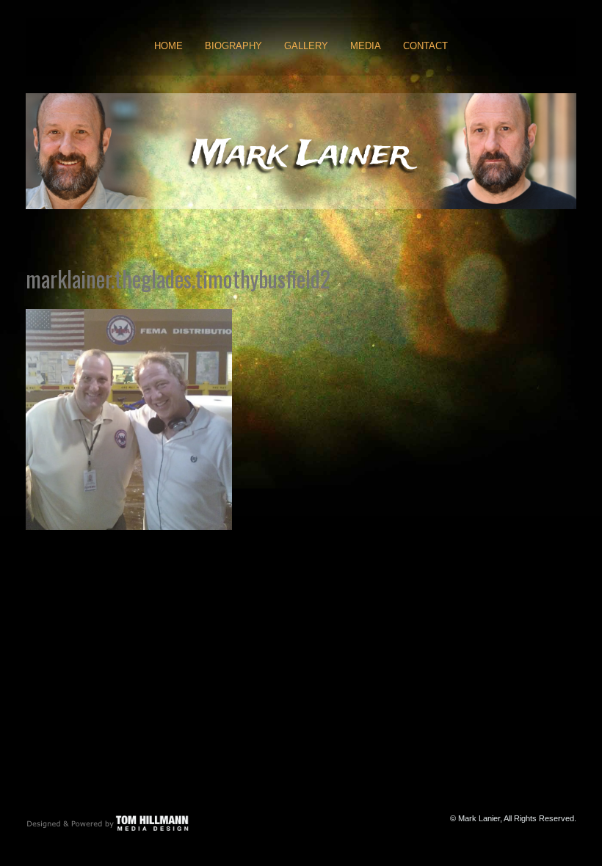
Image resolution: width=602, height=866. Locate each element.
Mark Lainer (301, 154)
